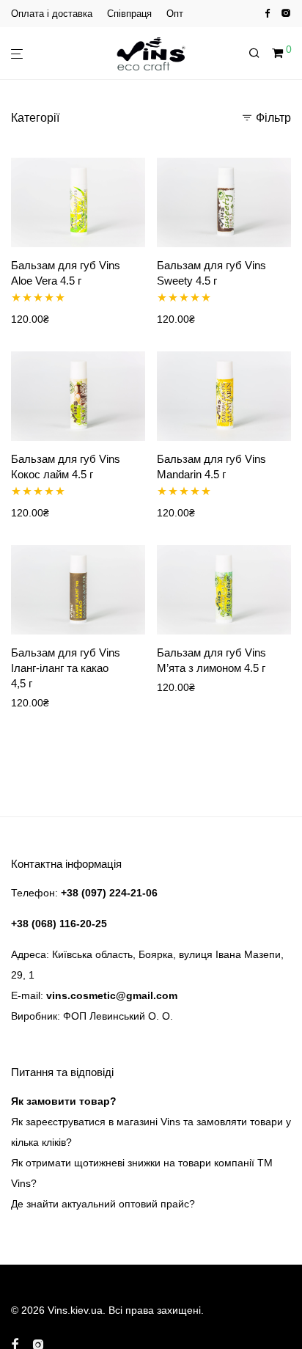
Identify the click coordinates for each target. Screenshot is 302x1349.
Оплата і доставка (51, 13)
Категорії (35, 117)
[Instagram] (286, 12)
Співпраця (129, 13)
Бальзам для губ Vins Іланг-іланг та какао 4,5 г (65, 668)
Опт (174, 13)
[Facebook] (267, 12)
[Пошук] (260, 53)
